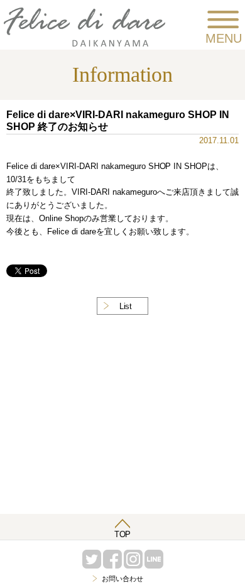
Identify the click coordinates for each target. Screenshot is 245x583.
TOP (122, 534)
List (126, 306)
